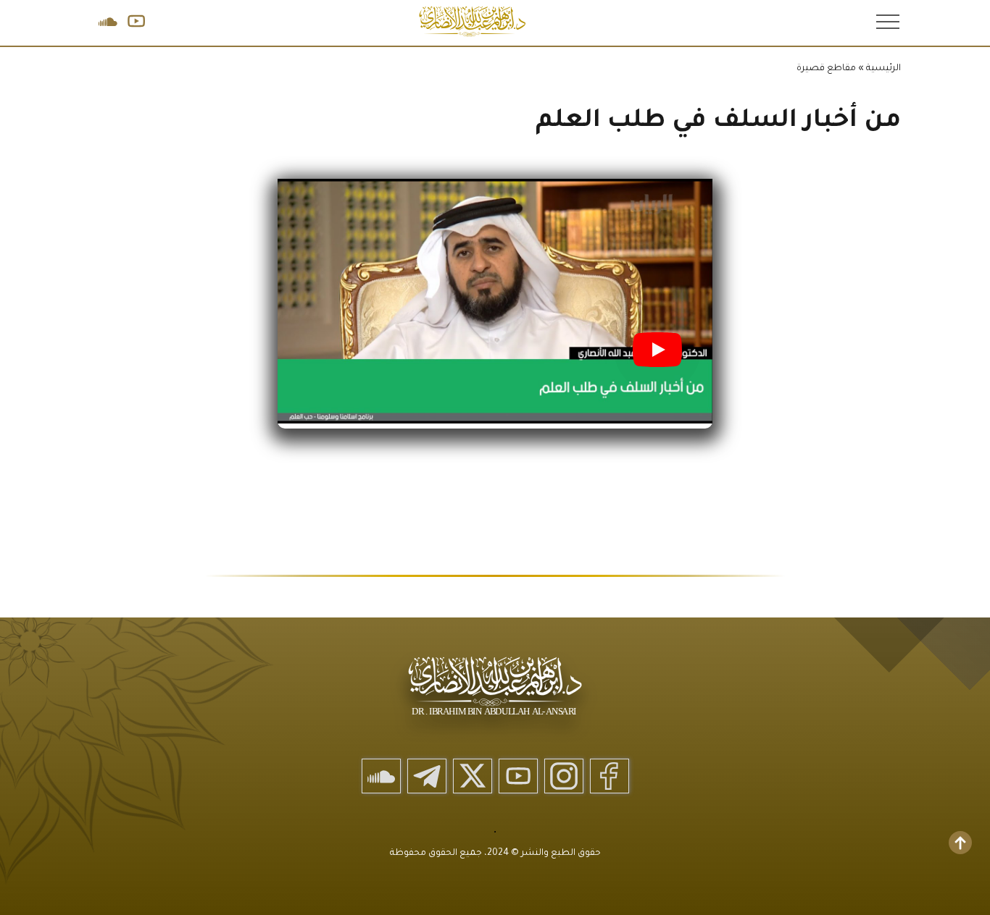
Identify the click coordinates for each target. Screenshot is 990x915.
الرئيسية (883, 69)
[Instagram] (563, 776)
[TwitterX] (472, 776)
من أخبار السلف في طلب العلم (718, 122)
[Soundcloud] (381, 776)
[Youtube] (518, 776)
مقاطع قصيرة (826, 69)
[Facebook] (609, 776)
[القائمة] (886, 21)
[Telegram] (426, 776)
